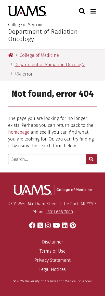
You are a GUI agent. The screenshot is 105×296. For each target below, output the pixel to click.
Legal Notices (52, 269)
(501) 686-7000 (59, 212)
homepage (18, 132)
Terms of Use (52, 251)
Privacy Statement (52, 260)
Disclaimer (52, 242)
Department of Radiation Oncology (43, 35)
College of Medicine (26, 24)
